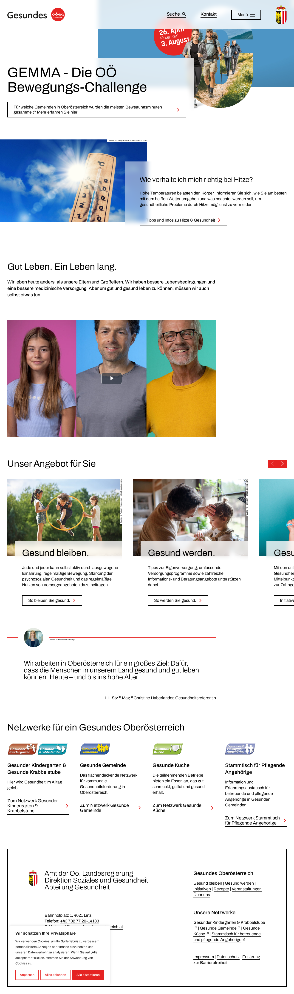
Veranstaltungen (247, 889)
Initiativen (202, 889)
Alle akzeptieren (88, 975)
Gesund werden (239, 883)
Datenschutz (228, 957)
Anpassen (27, 975)
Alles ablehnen (55, 975)
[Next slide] (282, 463)
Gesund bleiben (207, 883)
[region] (59, 955)
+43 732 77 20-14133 (79, 921)
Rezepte (221, 889)
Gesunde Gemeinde (218, 928)
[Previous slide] (272, 463)
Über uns (201, 894)
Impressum (203, 957)
